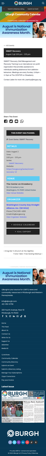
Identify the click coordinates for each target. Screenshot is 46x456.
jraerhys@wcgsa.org (33, 79)
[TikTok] (21, 316)
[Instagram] (10, 316)
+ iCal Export (23, 231)
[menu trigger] (4, 3)
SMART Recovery (16, 163)
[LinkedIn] (14, 316)
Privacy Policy (26, 453)
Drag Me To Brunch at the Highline (19, 251)
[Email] (16, 121)
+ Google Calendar (23, 225)
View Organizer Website (16, 217)
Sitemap (35, 453)
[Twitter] (11, 121)
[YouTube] (17, 316)
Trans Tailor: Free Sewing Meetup (27, 254)
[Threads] (25, 316)
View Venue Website (15, 193)
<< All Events (9, 45)
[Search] (43, 3)
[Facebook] (6, 121)
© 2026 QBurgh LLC (14, 453)
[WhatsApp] (21, 121)
